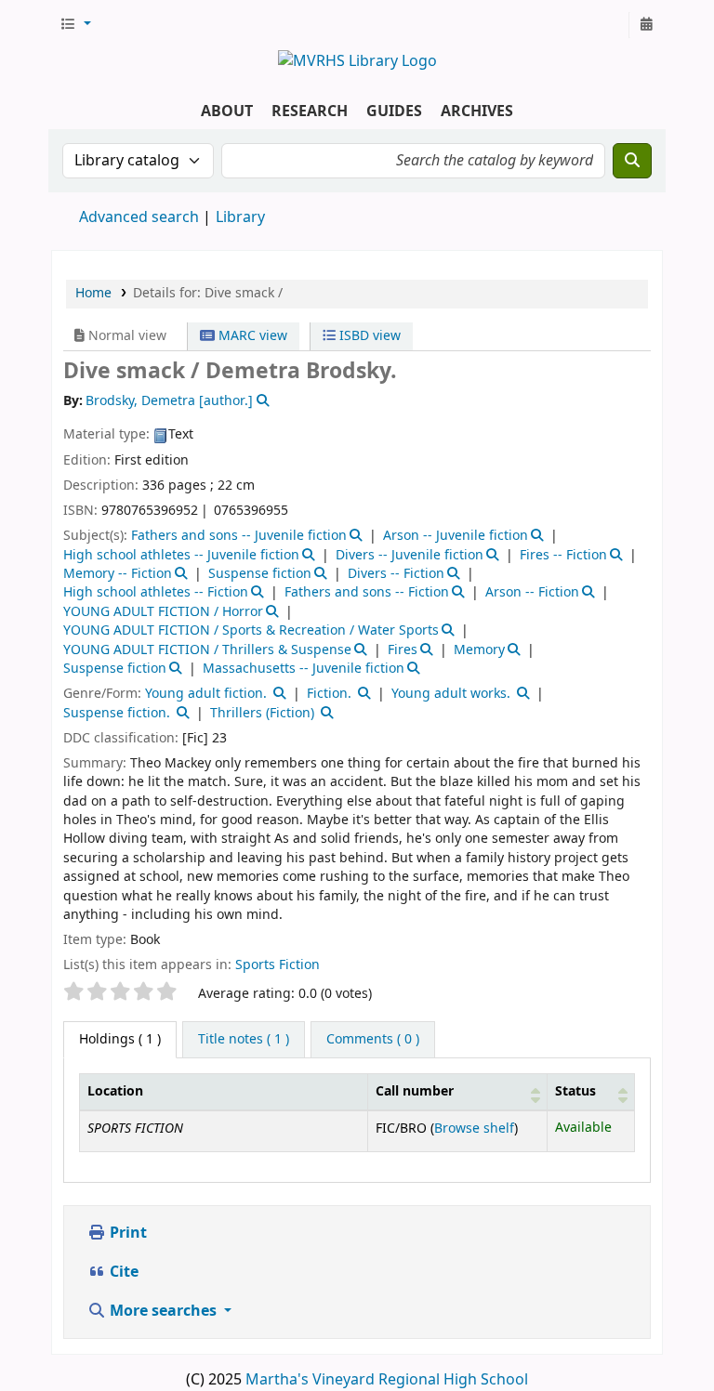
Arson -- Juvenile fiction (455, 535)
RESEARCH (309, 111)
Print (126, 1233)
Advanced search (139, 217)
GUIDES (394, 111)
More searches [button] (163, 1311)
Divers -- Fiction (396, 574)
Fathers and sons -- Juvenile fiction (239, 535)
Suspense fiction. (116, 713)
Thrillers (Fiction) (262, 713)
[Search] (632, 160)
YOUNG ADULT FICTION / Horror (163, 612)
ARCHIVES (477, 111)
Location (115, 1091)
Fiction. (329, 693)
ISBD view (368, 336)
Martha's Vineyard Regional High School (386, 1380)
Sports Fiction (277, 965)
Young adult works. (450, 693)
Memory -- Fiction (117, 574)
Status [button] (575, 1091)
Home (93, 293)
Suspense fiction (259, 574)
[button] (75, 25)
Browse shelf (474, 1128)
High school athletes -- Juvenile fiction (181, 555)
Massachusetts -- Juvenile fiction (303, 668)
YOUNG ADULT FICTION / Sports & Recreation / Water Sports (251, 630)
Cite (122, 1272)
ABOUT (227, 111)
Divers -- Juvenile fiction (409, 555)
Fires (402, 650)
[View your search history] (646, 25)
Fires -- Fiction (563, 555)
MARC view (251, 336)
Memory (479, 650)
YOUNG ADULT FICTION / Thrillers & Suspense (207, 650)
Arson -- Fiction (532, 592)
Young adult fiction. (206, 693)
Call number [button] (415, 1091)
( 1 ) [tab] (120, 1039)
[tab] (243, 1039)
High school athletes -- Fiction (155, 592)
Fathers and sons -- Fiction (366, 592)
